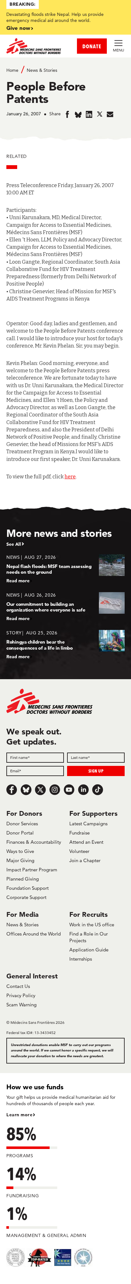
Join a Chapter (84, 860)
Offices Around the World (33, 934)
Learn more (19, 1115)
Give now (18, 27)
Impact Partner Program (31, 870)
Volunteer (79, 851)
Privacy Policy (20, 995)
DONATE (91, 46)
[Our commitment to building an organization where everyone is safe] (65, 606)
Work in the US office (91, 925)
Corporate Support (26, 897)
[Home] (36, 46)
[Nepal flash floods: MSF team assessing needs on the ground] (65, 569)
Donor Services (22, 824)
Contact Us (18, 986)
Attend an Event (86, 842)
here (70, 477)
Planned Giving (22, 879)
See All (13, 544)
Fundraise (79, 833)
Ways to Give (20, 851)
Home (12, 70)
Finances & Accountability (33, 842)
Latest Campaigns (88, 824)
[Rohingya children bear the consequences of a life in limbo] (65, 644)
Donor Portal (20, 833)
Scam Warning (21, 1005)
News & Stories (42, 70)
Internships (80, 959)
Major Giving (20, 860)
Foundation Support (27, 888)
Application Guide (88, 950)
